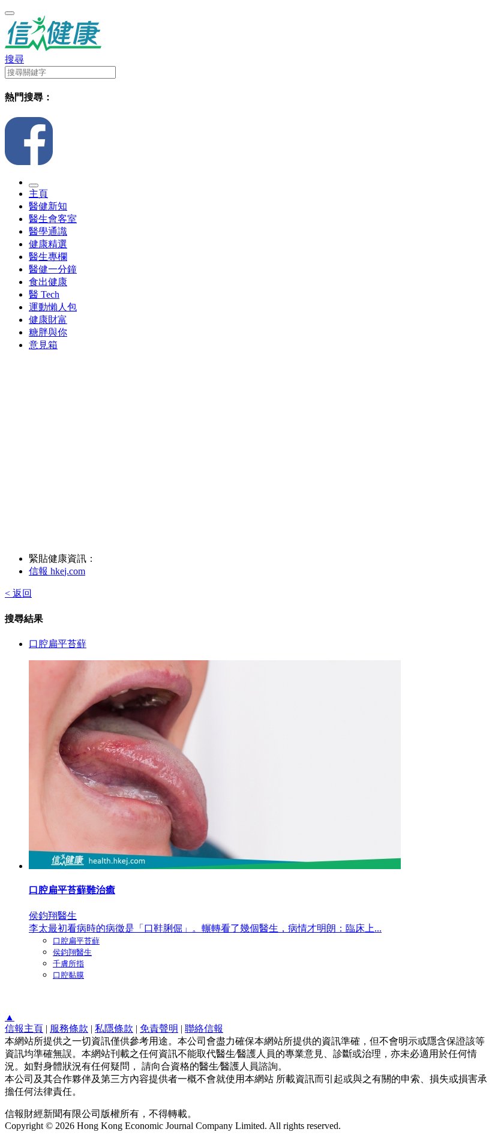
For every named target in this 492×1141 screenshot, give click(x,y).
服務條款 (69, 1028)
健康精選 (48, 244)
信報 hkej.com (57, 571)
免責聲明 (159, 1028)
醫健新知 (48, 206)
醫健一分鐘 (53, 269)
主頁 (38, 193)
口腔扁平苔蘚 (57, 644)
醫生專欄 (48, 256)
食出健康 (48, 282)
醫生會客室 (53, 219)
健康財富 (48, 320)
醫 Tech (44, 294)
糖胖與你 (48, 332)
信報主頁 (24, 1028)
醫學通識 (48, 231)
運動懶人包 (53, 307)
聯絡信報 (204, 1028)
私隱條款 (114, 1028)
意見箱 (43, 345)
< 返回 (18, 593)
